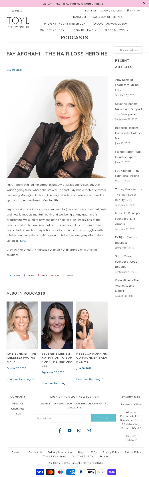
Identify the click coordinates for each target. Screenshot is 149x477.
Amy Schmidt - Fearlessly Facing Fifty (21, 358)
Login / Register (111, 10)
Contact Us (17, 408)
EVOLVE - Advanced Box (110, 23)
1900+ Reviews (82, 30)
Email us (91, 10)
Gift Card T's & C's (82, 456)
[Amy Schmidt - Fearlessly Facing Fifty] (22, 325)
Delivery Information (60, 452)
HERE (22, 240)
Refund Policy (133, 452)
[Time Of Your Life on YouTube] (70, 430)
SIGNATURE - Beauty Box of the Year (98, 16)
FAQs (18, 413)
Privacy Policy (111, 452)
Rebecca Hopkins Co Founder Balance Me (91, 358)
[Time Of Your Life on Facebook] (60, 430)
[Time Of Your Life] (18, 24)
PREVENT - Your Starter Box (64, 23)
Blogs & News (114, 30)
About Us (17, 403)
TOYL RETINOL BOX (52, 30)
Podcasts (74, 38)
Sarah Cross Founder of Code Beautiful (126, 261)
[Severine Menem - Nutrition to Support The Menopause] (57, 325)
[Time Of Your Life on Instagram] (79, 430)
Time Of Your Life (66, 463)
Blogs (81, 452)
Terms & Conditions (54, 456)
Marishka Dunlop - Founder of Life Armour (127, 218)
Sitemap (104, 456)
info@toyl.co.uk (131, 396)
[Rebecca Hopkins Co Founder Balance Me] (92, 325)
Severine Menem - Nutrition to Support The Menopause (57, 360)
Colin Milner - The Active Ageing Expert (127, 285)
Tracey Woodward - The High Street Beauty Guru (128, 194)
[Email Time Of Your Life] (89, 430)
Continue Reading (19, 379)
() (135, 10)
